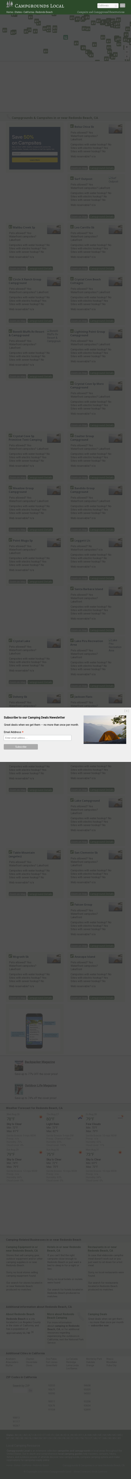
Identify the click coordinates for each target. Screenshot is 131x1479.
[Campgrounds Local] (10, 5)
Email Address (14, 732)
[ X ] (127, 711)
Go (122, 5)
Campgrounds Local (39, 5)
